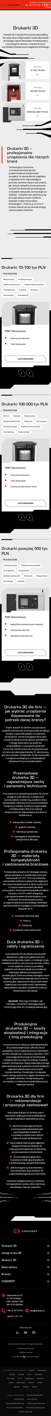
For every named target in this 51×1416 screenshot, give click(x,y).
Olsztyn (26, 1387)
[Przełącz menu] (46, 5)
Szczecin (40, 1378)
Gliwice (17, 1387)
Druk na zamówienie (15, 1408)
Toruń (20, 1378)
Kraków (31, 1370)
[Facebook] (34, 1332)
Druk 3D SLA (19, 1399)
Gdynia (31, 1383)
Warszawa (41, 1370)
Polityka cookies (25, 1352)
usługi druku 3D (27, 755)
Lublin (11, 1383)
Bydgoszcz (29, 1378)
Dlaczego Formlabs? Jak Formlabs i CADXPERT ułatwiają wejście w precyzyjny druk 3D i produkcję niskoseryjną (25, 1004)
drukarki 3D (18, 727)
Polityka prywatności (25, 1348)
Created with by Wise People (25, 1357)
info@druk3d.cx (37, 1310)
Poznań (21, 1374)
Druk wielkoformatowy (15, 1403)
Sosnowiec (21, 1383)
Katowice (38, 1374)
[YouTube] (25, 1332)
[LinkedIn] (17, 1332)
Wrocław (10, 1378)
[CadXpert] (11, 5)
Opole (34, 1387)
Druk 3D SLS (32, 1399)
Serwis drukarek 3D (35, 1395)
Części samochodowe (36, 1403)
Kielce (39, 1383)
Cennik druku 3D (25, 1412)
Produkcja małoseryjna (35, 1408)
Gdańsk (12, 1374)
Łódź (29, 1374)
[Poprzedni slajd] (21, 373)
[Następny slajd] (29, 373)
